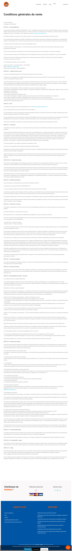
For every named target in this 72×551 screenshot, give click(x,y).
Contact (65, 4)
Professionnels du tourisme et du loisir (13, 522)
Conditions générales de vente (11, 519)
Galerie (38, 4)
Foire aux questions (8, 512)
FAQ (50, 4)
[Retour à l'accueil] (6, 4)
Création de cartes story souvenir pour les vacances (49, 529)
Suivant (6, 465)
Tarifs (45, 4)
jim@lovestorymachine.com (12, 66)
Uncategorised (25, 18)
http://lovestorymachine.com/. (39, 33)
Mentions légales (39, 544)
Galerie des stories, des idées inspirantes (46, 512)
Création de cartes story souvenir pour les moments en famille (51, 519)
